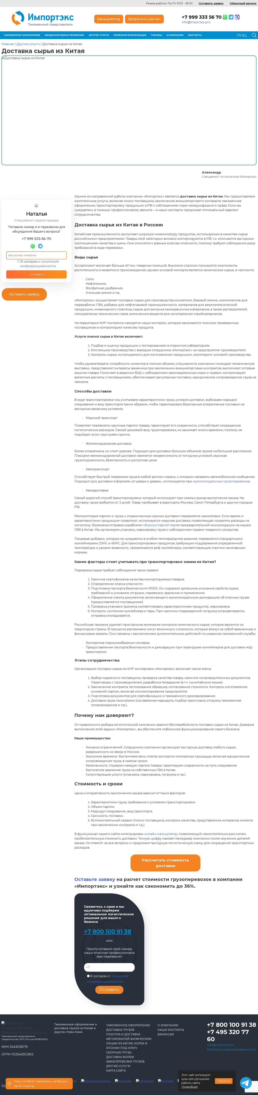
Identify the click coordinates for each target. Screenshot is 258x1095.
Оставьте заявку (94, 879)
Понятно (224, 1081)
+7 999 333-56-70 (36, 239)
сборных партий (156, 525)
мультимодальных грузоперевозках (221, 481)
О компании (175, 35)
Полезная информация (130, 35)
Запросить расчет (144, 19)
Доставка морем (120, 1057)
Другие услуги (99, 35)
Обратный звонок (243, 3)
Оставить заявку (211, 3)
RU (244, 35)
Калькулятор (108, 19)
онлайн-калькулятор (160, 834)
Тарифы (156, 35)
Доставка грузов (120, 1030)
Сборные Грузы (119, 1052)
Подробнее (190, 1087)
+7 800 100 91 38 (107, 931)
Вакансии (166, 1034)
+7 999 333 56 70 (202, 17)
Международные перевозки (64, 35)
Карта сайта (116, 1070)
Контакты (195, 35)
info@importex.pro (196, 22)
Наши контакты (171, 1030)
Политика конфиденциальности (231, 1049)
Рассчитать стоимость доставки (165, 863)
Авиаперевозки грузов (125, 1061)
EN (239, 35)
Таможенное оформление (22, 35)
